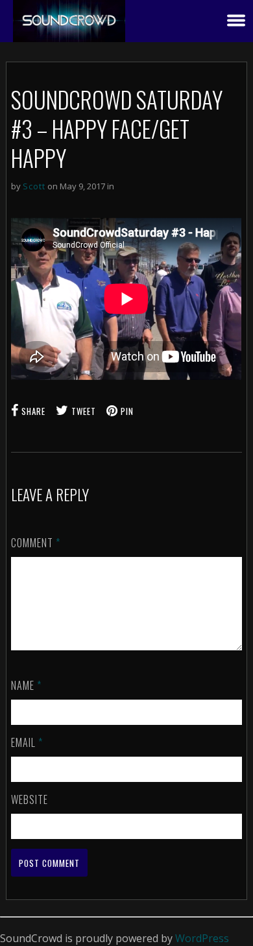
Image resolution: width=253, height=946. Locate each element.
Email (27, 742)
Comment (35, 542)
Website (29, 799)
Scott (34, 186)
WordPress (202, 938)
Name (26, 685)
